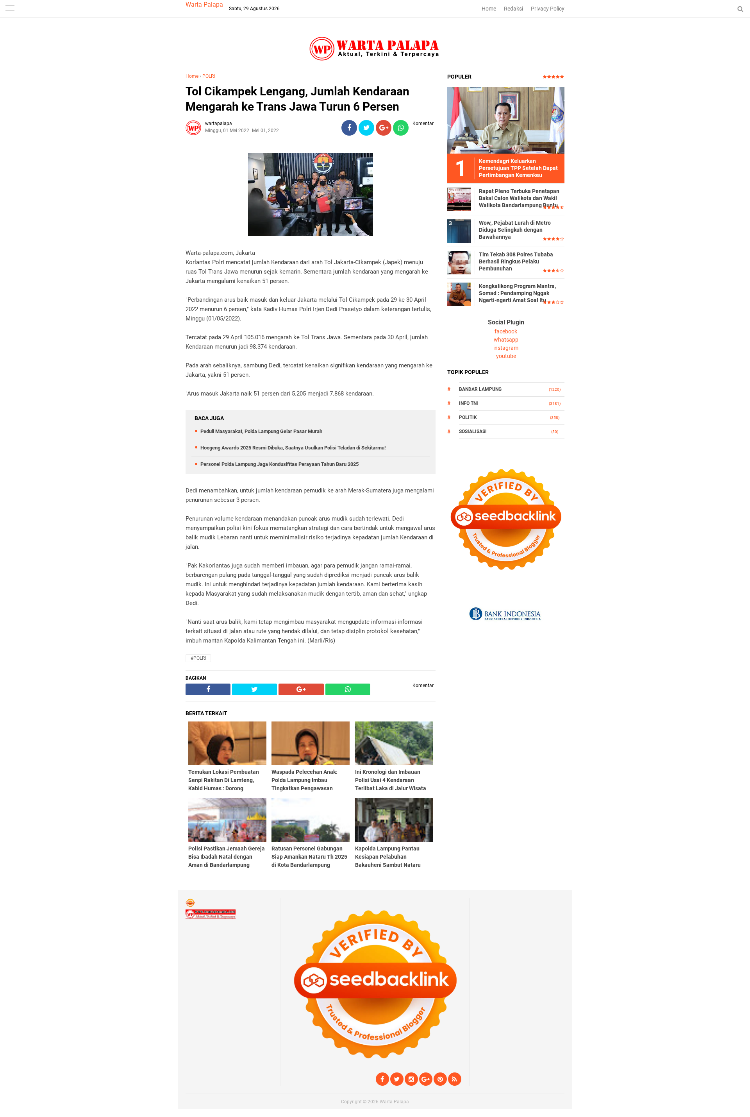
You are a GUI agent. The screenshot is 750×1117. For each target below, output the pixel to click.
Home (489, 8)
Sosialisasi (473, 431)
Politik (468, 417)
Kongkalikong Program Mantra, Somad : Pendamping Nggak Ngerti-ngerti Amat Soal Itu (517, 293)
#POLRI (198, 658)
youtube (506, 356)
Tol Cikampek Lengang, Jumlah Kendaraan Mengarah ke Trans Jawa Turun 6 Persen (297, 98)
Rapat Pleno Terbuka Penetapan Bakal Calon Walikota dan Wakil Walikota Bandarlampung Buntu (519, 198)
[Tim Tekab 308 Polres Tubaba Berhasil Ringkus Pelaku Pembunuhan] (459, 262)
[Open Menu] (10, 9)
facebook (506, 331)
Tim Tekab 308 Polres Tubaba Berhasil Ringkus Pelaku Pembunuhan (516, 261)
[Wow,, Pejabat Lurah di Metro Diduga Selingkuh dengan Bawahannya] (459, 230)
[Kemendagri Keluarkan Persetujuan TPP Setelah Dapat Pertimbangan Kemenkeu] (505, 120)
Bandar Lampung (480, 389)
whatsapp (506, 340)
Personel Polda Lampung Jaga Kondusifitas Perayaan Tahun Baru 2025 (279, 464)
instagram (505, 348)
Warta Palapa (204, 4)
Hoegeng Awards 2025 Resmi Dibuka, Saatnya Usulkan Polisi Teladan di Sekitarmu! (293, 448)
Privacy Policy (547, 8)
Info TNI (468, 403)
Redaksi (513, 8)
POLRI (208, 76)
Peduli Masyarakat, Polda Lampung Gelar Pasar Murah (261, 431)
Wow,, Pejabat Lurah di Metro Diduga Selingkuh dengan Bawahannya (515, 230)
